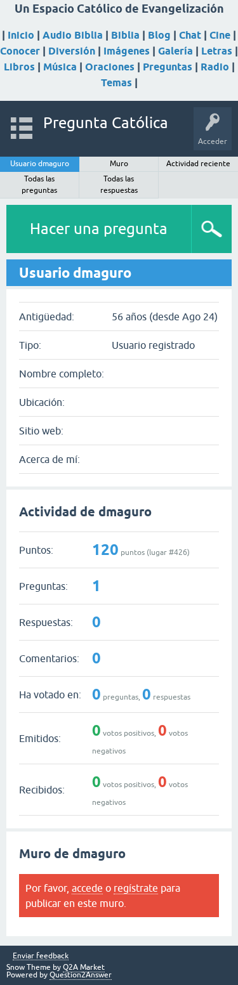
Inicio (21, 35)
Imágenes (126, 51)
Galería (175, 51)
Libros (19, 67)
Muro (119, 163)
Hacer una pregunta (99, 228)
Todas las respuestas (119, 184)
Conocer (20, 51)
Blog (159, 35)
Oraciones (110, 67)
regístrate (136, 888)
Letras (216, 51)
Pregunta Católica (105, 122)
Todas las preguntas (39, 184)
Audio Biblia (73, 35)
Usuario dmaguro (39, 163)
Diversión (71, 51)
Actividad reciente (198, 163)
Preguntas (167, 67)
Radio (215, 67)
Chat (190, 35)
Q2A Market (84, 967)
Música (60, 67)
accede (87, 888)
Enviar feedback (41, 956)
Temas (116, 83)
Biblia (125, 35)
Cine (219, 35)
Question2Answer (81, 974)
